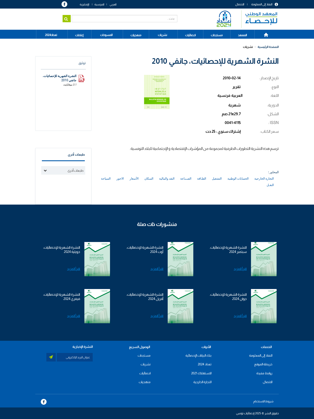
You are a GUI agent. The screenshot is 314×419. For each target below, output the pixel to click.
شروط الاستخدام (263, 401)
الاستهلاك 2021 (201, 373)
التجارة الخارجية (202, 382)
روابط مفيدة (264, 373)
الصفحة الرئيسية (264, 33)
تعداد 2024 (204, 364)
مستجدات (144, 355)
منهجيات (145, 382)
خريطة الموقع (263, 364)
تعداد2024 (51, 35)
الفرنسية (99, 4)
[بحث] (67, 18)
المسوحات (106, 35)
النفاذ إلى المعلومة (261, 4)
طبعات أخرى (75, 170)
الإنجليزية (84, 4)
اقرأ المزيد (240, 269)
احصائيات (145, 373)
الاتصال (239, 4)
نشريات (162, 35)
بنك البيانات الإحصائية (198, 355)
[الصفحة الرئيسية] (245, 19)
